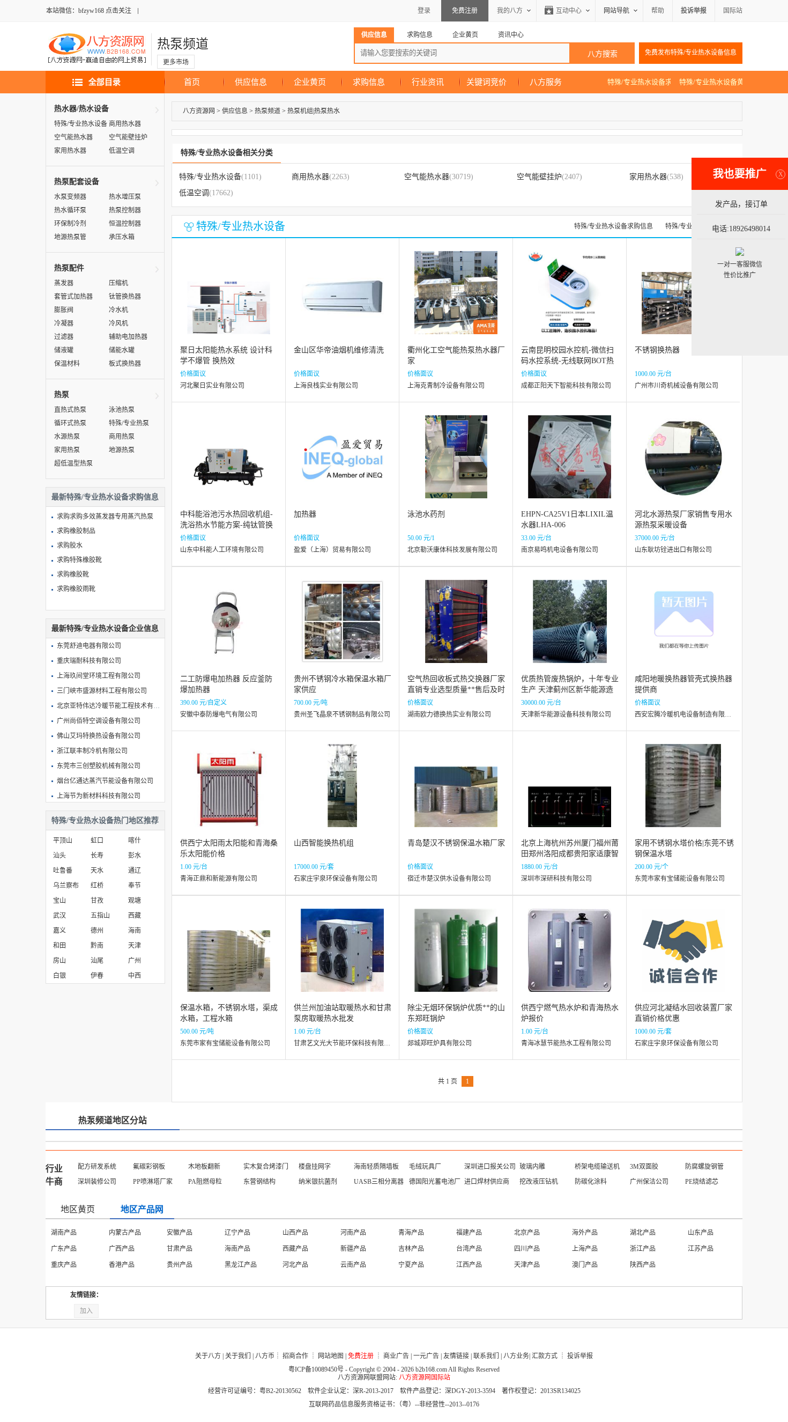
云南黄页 (237, 1265)
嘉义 (59, 930)
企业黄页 (310, 82)
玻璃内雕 (532, 1166)
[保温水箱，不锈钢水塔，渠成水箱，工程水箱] (228, 958)
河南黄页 (527, 1248)
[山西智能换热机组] (342, 794)
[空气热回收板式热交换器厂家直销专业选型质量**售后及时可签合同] (456, 629)
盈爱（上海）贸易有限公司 (332, 550)
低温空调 (122, 150)
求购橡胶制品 (76, 531)
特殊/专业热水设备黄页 (715, 82)
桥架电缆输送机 (597, 1166)
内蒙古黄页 (704, 1232)
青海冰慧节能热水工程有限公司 (566, 1043)
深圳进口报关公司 (490, 1166)
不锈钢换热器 (657, 350)
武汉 (59, 915)
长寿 (97, 855)
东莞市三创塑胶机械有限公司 (98, 766)
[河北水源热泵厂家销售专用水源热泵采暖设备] (683, 465)
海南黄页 (469, 1232)
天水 (97, 870)
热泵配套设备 (76, 182)
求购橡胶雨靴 (76, 589)
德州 (97, 930)
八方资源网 (199, 111)
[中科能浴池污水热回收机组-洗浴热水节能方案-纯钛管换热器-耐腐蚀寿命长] (228, 465)
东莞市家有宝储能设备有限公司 (680, 878)
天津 (134, 945)
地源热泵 (122, 450)
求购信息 (369, 82)
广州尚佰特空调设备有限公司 (98, 721)
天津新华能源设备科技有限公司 (566, 714)
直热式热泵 (70, 410)
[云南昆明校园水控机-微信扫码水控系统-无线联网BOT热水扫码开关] (569, 301)
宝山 (59, 900)
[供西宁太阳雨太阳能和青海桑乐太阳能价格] (228, 794)
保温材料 (67, 363)
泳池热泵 (122, 410)
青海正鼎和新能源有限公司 (218, 878)
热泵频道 (183, 44)
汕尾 (97, 960)
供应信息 (251, 82)
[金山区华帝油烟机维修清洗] (342, 301)
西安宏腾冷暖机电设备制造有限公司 (686, 714)
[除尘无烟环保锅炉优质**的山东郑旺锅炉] (455, 958)
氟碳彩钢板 (149, 1166)
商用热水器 (125, 124)
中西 (134, 975)
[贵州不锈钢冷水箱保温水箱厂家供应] (342, 629)
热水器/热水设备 (81, 109)
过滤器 (63, 337)
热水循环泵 (70, 210)
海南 (134, 930)
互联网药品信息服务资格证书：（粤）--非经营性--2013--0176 (394, 1404)
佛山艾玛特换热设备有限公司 (98, 736)
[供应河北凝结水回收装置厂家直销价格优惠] (683, 958)
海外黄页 (643, 1265)
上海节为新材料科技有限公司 (98, 796)
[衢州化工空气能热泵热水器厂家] (455, 301)
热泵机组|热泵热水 (313, 111)
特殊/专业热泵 (129, 423)
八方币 (264, 1356)
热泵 (61, 395)
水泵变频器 (70, 197)
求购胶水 (70, 545)
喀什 (134, 840)
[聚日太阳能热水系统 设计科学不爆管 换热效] (228, 301)
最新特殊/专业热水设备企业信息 (105, 628)
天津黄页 (122, 1232)
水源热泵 (67, 436)
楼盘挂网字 (315, 1166)
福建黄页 (353, 1248)
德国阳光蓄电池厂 (434, 1181)
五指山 (100, 915)
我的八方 (510, 10)
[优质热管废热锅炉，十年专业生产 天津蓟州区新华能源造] (570, 629)
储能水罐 (122, 350)
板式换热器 (125, 363)
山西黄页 (643, 1232)
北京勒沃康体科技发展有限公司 (452, 550)
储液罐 (63, 350)
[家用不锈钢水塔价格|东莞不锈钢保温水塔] (683, 794)
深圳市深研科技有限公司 (556, 878)
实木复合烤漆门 (265, 1166)
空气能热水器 (73, 137)
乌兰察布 (66, 885)
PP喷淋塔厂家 (153, 1181)
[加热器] (342, 465)
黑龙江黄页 (183, 1248)
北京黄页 (64, 1232)
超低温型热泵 (73, 463)
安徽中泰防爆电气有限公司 (218, 714)
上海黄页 (179, 1232)
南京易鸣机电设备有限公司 (559, 550)
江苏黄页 (527, 1232)
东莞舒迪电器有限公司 (89, 646)
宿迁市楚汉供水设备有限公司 (449, 878)
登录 (424, 10)
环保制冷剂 (70, 223)
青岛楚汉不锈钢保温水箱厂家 (456, 843)
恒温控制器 (125, 223)
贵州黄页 (179, 1265)
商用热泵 (122, 436)
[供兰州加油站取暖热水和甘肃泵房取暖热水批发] (342, 958)
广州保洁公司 (649, 1181)
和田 (59, 945)
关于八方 (208, 1356)
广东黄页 (700, 1248)
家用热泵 (67, 450)
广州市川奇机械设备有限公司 (676, 385)
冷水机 (118, 310)
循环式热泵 (70, 423)
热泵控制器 (125, 210)
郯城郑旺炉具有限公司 (439, 1043)
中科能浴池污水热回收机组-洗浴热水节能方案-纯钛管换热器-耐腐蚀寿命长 (226, 525)
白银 (59, 975)
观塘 (134, 900)
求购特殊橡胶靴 (79, 560)
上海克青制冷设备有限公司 (446, 385)
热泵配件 (69, 268)
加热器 (305, 514)
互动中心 (569, 10)
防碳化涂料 (591, 1181)
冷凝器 (63, 323)
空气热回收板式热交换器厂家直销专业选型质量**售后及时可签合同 (456, 689)
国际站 (732, 10)
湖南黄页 (643, 1248)
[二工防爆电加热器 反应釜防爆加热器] (228, 629)
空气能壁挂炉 (128, 137)
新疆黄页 (585, 1265)
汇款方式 (544, 1356)
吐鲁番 (62, 870)
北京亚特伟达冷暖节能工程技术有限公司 (115, 706)
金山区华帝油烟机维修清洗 (339, 350)
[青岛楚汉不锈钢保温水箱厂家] (455, 794)
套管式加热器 (73, 296)
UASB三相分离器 (379, 1181)
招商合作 (295, 1356)
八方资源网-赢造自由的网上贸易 (97, 49)
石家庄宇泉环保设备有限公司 (335, 878)
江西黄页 (411, 1248)
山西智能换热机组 (324, 843)
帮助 (657, 10)
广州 (134, 960)
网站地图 (331, 1356)
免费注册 (465, 10)
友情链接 (456, 1356)
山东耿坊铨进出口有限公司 (673, 550)
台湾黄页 (411, 1232)
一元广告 (426, 1356)
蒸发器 (63, 283)
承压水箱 (122, 237)
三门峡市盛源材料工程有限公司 (102, 691)
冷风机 (118, 323)
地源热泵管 (70, 237)
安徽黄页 (295, 1248)
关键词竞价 (486, 82)
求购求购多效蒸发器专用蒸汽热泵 (105, 516)
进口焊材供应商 (486, 1181)
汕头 (59, 855)
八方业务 (516, 1356)
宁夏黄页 (527, 1265)
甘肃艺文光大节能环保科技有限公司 (345, 1043)
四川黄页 (122, 1265)
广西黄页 (64, 1265)
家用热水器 (70, 150)
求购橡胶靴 (73, 574)
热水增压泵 (125, 197)
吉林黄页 (122, 1248)
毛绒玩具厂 (425, 1166)
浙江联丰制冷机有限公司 (92, 751)
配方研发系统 (97, 1166)
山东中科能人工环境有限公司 (222, 550)
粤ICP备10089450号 (316, 1369)
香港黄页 (295, 1232)
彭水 (134, 855)
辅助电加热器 (128, 337)
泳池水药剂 (426, 514)
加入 (86, 1311)
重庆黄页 (237, 1232)
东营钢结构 (259, 1181)
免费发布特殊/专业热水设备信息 (691, 52)
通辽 (134, 870)
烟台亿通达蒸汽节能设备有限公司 (105, 781)
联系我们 (486, 1356)
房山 (59, 960)
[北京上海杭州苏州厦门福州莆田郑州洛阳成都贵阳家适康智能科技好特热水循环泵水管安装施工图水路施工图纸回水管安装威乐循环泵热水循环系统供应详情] (569, 794)
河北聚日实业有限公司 (212, 385)
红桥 (97, 885)
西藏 (134, 915)
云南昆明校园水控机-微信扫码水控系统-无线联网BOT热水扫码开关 (567, 360)
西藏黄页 (295, 1265)
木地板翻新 (204, 1166)
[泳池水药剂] (456, 465)
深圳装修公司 (97, 1181)
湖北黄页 (585, 1248)
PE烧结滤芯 (701, 1181)
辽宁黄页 (64, 1248)
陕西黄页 (353, 1265)
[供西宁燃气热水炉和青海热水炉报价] (569, 958)
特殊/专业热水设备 (80, 124)
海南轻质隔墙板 (376, 1166)
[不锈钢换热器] (683, 301)
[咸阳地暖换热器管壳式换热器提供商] (683, 629)
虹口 (97, 840)
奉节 (134, 885)
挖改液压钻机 (538, 1181)
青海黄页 (469, 1265)
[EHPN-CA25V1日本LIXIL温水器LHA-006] (569, 465)
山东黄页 (469, 1248)
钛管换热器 (125, 296)
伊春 (97, 975)
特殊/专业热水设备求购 (643, 82)
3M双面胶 (644, 1166)
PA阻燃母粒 (205, 1181)
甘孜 (97, 900)
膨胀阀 (63, 310)
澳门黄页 (353, 1232)
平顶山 (62, 840)
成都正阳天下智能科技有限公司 (566, 385)
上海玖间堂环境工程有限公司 (98, 676)
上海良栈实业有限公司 (326, 385)
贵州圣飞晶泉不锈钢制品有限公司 (342, 714)
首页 (192, 82)
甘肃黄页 (411, 1265)
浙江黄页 (237, 1248)
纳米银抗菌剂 (318, 1181)
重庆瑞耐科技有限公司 (89, 661)
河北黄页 (585, 1232)
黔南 (97, 945)
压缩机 (118, 283)
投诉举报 (580, 1356)
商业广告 (396, 1356)
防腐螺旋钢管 (704, 1166)
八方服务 (546, 82)
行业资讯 (428, 82)
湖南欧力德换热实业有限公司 (449, 714)
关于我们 (238, 1356)
